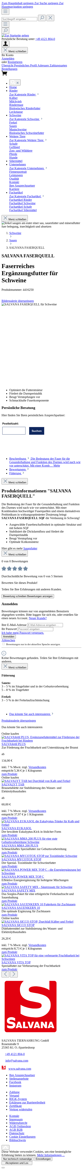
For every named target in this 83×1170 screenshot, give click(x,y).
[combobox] (19, 19)
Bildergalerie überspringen (18, 300)
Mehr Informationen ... (51, 1155)
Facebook (15, 1082)
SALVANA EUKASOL (17, 828)
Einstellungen (43, 1159)
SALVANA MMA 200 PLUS (20, 845)
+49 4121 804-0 (45, 39)
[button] (13, 87)
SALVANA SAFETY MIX (18, 890)
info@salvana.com (16, 1060)
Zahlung (14, 1092)
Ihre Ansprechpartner (22, 1075)
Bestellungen (9, 69)
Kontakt (14, 1116)
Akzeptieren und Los (17, 1163)
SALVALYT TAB (13, 784)
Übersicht (8, 65)
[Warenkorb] (4, 74)
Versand (14, 1095)
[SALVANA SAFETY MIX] (37, 887)
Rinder (22, 94)
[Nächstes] (14, 974)
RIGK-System (18, 1099)
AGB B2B (16, 1129)
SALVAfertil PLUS (14, 744)
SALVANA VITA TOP (16, 962)
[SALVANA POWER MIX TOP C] (41, 873)
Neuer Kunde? (38, 618)
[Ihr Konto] (5, 44)
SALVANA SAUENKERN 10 (21, 907)
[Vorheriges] (5, 974)
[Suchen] (42, 18)
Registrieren (15, 62)
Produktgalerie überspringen (19, 720)
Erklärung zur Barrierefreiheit (27, 1102)
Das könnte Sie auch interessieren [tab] (30, 714)
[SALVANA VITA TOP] (41, 959)
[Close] (3, 1167)
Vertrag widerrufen (20, 1109)
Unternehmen (27, 168)
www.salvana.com (19, 1068)
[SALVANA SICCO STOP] (37, 921)
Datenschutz (16, 1133)
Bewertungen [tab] (17, 469)
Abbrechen (8, 640)
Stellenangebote (19, 1078)
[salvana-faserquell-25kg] (29, 304)
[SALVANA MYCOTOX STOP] (39, 856)
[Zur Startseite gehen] (15, 35)
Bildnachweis (17, 1140)
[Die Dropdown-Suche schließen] (50, 18)
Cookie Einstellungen (22, 1136)
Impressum (16, 1119)
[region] (41, 344)
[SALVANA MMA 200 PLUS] (41, 842)
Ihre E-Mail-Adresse (14, 625)
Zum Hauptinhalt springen (18, 3)
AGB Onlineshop (20, 1126)
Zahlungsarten (58, 65)
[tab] (44, 462)
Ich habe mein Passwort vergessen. (23, 632)
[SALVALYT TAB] (36, 781)
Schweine (24, 119)
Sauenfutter (30, 548)
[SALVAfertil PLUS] (41, 740)
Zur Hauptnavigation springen (33, 5)
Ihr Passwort (10, 629)
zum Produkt (9, 774)
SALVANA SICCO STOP (18, 925)
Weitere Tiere (26, 140)
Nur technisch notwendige (17, 1159)
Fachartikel (25, 196)
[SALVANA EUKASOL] (41, 824)
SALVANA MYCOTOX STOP (21, 859)
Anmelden (8, 58)
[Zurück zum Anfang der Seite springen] (5, 1147)
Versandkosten (37, 767)
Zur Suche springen (46, 3)
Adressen (43, 65)
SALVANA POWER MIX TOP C (23, 876)
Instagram (15, 1085)
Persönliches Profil (25, 65)
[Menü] (5, 11)
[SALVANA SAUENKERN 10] (38, 904)
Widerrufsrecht (18, 1122)
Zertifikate (15, 1106)
